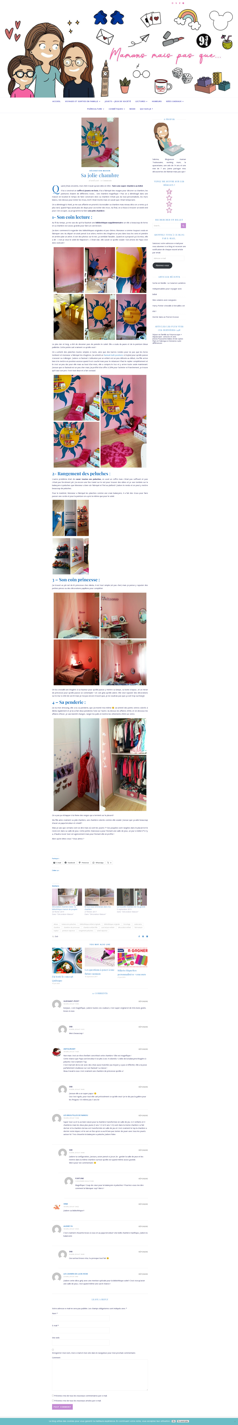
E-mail (55, 1325)
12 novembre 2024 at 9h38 (84, 1181)
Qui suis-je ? (146, 109)
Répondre (143, 1001)
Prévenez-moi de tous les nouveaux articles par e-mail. (77, 1400)
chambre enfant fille (90, 927)
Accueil (56, 101)
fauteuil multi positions (113, 355)
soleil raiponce (102, 931)
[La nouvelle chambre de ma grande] (132, 897)
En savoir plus (183, 1421)
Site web (56, 1337)
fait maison (138, 927)
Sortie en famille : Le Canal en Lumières (169, 283)
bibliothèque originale (112, 924)
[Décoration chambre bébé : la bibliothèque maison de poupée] (67, 897)
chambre (57, 927)
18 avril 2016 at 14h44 (76, 1153)
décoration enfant (124, 927)
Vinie (65, 1204)
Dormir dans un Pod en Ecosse (165, 317)
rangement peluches (86, 931)
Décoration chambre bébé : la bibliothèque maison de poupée (64, 908)
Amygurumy (69, 1049)
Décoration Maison (99, 171)
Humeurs (157, 101)
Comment (56, 1357)
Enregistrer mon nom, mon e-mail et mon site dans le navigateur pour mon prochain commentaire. (94, 1353)
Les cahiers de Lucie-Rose (75, 1273)
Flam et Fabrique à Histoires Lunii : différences (167, 342)
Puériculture (94, 109)
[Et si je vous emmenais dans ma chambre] (100, 897)
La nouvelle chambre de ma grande (131, 907)
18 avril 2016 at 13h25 (71, 1229)
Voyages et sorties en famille (81, 101)
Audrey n (68, 1226)
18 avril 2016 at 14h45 (76, 1089)
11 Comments (105, 180)
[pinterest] (183, 3)
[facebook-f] (180, 3)
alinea (56, 924)
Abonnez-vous (162, 265)
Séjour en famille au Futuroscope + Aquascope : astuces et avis (167, 335)
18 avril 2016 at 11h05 (71, 1004)
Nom (55, 1313)
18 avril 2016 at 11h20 (71, 1052)
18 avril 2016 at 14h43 (76, 1254)
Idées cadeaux (173, 101)
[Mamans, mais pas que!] (119, 52)
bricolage (127, 924)
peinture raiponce (68, 931)
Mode (132, 109)
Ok (174, 1421)
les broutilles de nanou (75, 1115)
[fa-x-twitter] (176, 3)
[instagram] (173, 3)
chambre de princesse (72, 927)
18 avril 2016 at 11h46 (71, 1118)
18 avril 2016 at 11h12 (76, 1029)
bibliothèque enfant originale (90, 924)
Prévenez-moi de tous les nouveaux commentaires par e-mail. (80, 1395)
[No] (235, 1421)
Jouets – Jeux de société (118, 101)
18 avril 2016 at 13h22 (71, 1207)
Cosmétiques (116, 109)
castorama (138, 924)
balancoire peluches (69, 924)
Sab (56, 936)
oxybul (56, 931)
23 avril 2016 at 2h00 (70, 1276)
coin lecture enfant (107, 927)
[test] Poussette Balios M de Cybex (167, 338)
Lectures (140, 101)
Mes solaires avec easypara (164, 300)
